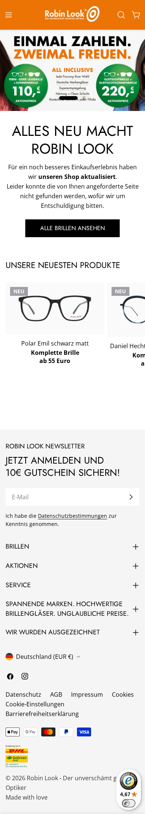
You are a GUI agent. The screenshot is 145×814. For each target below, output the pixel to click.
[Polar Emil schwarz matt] (55, 308)
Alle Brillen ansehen (72, 228)
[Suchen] (121, 14)
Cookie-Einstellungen (35, 704)
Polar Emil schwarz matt (55, 343)
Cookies (123, 694)
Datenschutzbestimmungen (72, 515)
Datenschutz (23, 694)
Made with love (27, 797)
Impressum (87, 694)
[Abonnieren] (131, 497)
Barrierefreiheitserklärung (42, 714)
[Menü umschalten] (8, 14)
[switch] (128, 803)
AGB (56, 694)
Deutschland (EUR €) (44, 657)
